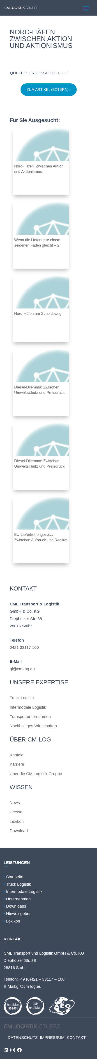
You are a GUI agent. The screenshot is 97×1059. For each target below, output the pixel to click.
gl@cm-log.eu (22, 669)
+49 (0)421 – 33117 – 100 (41, 979)
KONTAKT (76, 1037)
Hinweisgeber (18, 913)
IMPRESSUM (52, 1037)
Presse (16, 812)
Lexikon (17, 821)
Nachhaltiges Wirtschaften (33, 726)
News (15, 802)
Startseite (14, 877)
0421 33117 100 (24, 647)
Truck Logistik (22, 698)
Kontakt (16, 755)
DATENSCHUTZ (23, 1037)
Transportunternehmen (30, 716)
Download (19, 830)
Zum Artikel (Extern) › (49, 90)
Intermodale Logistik (28, 707)
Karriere (17, 764)
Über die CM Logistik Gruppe (36, 774)
